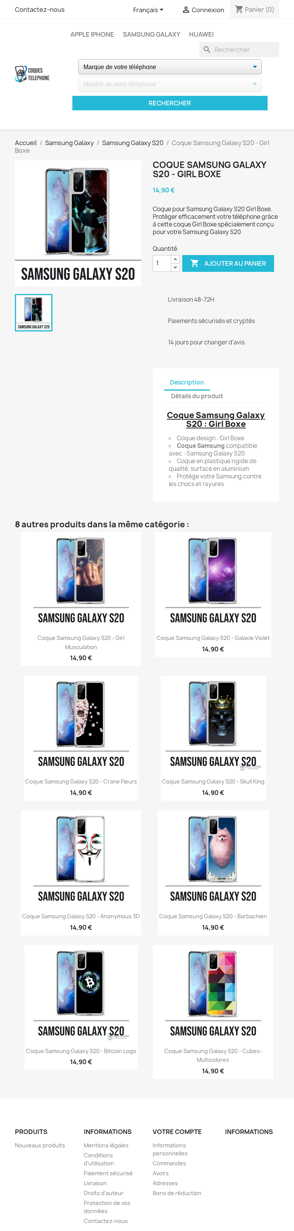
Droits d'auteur (104, 1193)
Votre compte (177, 1132)
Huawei (201, 34)
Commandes (169, 1163)
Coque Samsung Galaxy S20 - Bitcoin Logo (81, 1051)
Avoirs (161, 1173)
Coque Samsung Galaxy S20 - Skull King (213, 781)
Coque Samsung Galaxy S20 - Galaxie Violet (213, 637)
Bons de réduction (177, 1193)
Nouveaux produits (40, 1145)
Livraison (95, 1183)
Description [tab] (187, 382)
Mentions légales (106, 1145)
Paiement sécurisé (108, 1173)
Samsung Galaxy (151, 34)
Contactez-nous (40, 9)
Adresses (165, 1183)
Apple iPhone (92, 34)
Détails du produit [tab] (197, 396)
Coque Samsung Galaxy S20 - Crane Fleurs (81, 781)
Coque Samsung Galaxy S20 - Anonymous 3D (81, 916)
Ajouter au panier (228, 263)
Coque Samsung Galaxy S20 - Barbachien (213, 916)
